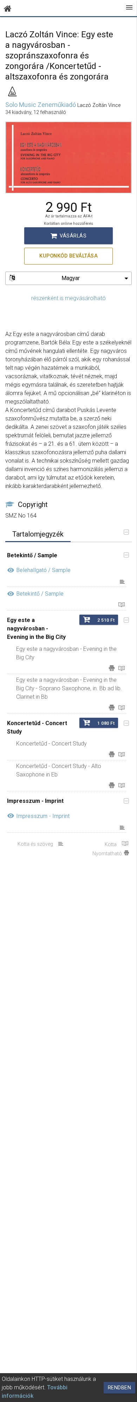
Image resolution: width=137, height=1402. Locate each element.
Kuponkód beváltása (68, 256)
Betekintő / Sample (40, 593)
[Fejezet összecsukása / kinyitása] (124, 556)
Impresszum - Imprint (43, 816)
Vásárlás (68, 236)
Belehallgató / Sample (43, 570)
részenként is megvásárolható (68, 298)
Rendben (119, 1388)
